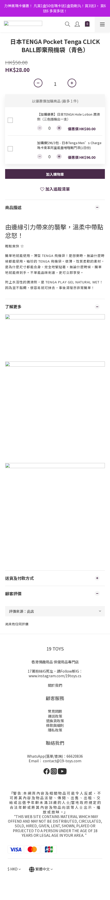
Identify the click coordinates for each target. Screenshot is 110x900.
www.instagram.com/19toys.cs (55, 675)
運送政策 (55, 716)
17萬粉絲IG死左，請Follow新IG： (55, 671)
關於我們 (55, 685)
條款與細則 (55, 725)
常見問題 (55, 711)
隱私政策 (55, 729)
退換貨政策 (55, 720)
